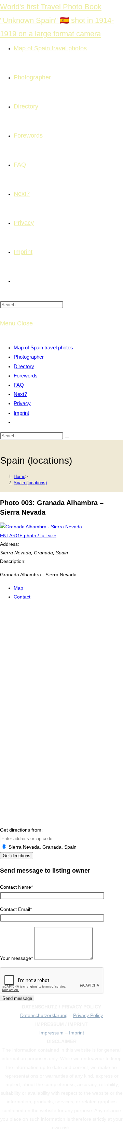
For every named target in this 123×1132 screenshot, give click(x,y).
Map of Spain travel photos (43, 347)
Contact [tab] (22, 597)
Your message (16, 958)
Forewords (26, 375)
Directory (24, 366)
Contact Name (16, 887)
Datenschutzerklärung (44, 1015)
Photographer (29, 357)
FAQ (19, 385)
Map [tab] (18, 588)
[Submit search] (67, 437)
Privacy (22, 403)
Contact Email (16, 909)
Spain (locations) (30, 482)
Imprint (21, 413)
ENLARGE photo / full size (28, 535)
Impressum (51, 1032)
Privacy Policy (88, 1015)
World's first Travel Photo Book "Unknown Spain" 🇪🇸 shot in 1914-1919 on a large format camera (57, 20)
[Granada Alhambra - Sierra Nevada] (41, 526)
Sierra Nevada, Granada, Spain (42, 847)
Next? (20, 394)
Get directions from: (21, 830)
